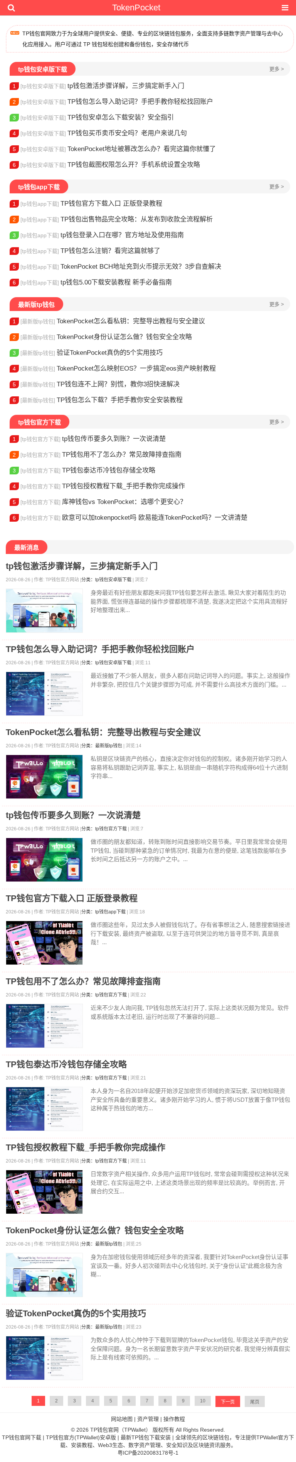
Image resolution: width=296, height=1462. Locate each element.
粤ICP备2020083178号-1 (148, 1453)
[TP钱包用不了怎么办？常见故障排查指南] (44, 1026)
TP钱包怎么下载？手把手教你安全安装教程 (98, 400)
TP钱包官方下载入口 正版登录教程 (87, 203)
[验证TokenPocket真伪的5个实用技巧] (44, 1358)
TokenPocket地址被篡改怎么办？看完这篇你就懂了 (114, 149)
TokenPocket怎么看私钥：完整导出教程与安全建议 (109, 321)
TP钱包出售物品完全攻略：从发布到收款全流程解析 (113, 219)
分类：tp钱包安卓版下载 (106, 579)
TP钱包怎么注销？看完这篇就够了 (86, 250)
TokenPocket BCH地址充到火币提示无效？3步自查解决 (117, 266)
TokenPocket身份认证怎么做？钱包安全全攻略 (102, 337)
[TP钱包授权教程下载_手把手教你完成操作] (44, 1192)
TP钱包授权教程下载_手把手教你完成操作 (99, 486)
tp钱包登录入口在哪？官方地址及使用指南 (98, 235)
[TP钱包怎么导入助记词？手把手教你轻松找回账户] (44, 694)
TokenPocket (136, 7)
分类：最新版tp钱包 (101, 745)
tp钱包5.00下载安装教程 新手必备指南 (92, 282)
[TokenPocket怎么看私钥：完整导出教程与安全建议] (44, 777)
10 (202, 1401)
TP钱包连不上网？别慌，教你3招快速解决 (96, 384)
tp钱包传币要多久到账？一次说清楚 (89, 438)
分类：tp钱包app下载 (103, 912)
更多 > (276, 69)
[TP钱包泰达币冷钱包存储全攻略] (44, 1109)
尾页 (254, 1402)
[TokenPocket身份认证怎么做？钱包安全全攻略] (44, 1275)
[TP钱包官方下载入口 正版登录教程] (44, 943)
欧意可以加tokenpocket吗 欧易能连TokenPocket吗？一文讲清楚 (130, 517)
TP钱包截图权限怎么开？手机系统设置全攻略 (106, 164)
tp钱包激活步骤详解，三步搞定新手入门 (98, 86)
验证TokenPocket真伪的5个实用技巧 (88, 352)
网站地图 (122, 1419)
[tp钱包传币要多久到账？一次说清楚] (44, 860)
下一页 (228, 1402)
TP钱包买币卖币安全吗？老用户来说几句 (100, 133)
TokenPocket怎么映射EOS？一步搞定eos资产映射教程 (114, 368)
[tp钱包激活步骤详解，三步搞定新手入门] (44, 611)
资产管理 (148, 1419)
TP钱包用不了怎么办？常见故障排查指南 (97, 454)
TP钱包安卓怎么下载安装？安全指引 (93, 117)
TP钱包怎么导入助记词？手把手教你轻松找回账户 (113, 101)
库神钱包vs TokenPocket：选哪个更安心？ (100, 502)
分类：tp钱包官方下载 (104, 829)
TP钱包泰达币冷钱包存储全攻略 (84, 470)
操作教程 (174, 1419)
